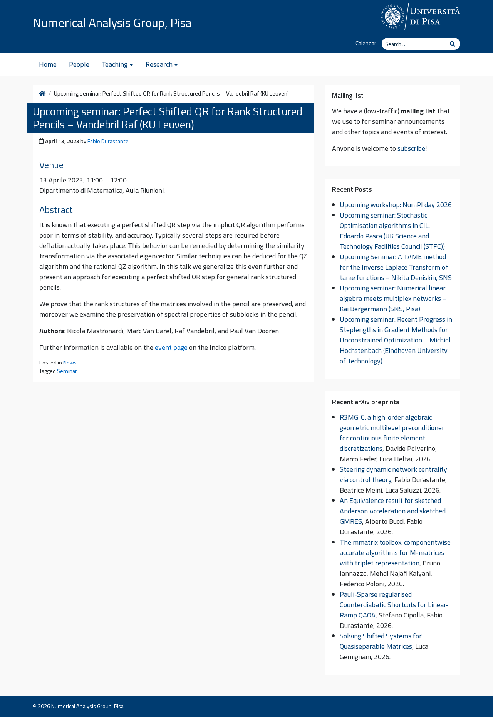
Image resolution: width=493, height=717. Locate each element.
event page (171, 347)
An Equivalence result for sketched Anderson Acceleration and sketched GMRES (393, 510)
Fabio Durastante (108, 141)
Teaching (114, 64)
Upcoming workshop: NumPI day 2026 (396, 204)
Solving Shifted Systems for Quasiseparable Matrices (381, 641)
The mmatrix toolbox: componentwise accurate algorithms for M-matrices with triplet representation (395, 552)
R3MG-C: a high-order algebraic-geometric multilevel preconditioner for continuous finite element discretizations (392, 433)
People (79, 64)
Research (159, 64)
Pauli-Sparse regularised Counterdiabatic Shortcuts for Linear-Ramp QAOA (394, 604)
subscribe (411, 148)
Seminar (67, 371)
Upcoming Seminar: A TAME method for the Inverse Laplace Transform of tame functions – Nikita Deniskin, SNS (396, 267)
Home (48, 64)
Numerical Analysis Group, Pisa (112, 22)
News (70, 362)
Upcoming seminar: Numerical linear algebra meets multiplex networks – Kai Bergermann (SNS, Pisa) (393, 298)
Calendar (365, 43)
